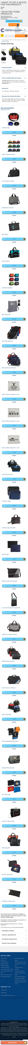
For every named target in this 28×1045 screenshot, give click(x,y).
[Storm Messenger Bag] (14, 333)
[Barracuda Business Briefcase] (14, 359)
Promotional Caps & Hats (20, 962)
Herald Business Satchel (7, 207)
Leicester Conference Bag (8, 821)
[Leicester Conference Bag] (14, 813)
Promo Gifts (3, 960)
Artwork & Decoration (9, 939)
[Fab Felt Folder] (14, 546)
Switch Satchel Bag (6, 714)
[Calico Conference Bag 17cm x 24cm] (14, 439)
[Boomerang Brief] (14, 839)
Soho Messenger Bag (7, 287)
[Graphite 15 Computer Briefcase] (14, 626)
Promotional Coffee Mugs (20, 976)
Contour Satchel (5, 261)
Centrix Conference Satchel (8, 154)
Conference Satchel (6, 501)
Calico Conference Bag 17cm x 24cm (10, 447)
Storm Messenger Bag (7, 341)
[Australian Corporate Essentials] (11, 30)
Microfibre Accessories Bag (8, 901)
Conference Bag (5, 127)
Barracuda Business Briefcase (9, 367)
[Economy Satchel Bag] (14, 866)
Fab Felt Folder (5, 554)
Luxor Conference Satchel (8, 181)
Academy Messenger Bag (8, 767)
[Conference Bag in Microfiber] (14, 519)
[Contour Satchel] (14, 253)
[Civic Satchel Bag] (14, 786)
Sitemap (14, 1037)
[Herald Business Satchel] (14, 199)
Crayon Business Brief (7, 474)
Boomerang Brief (6, 847)
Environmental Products (6, 976)
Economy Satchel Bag (7, 874)
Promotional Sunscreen (19, 971)
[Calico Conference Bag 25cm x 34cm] (14, 413)
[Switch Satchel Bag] (14, 706)
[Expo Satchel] (14, 226)
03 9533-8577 (4, 992)
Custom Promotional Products (7, 969)
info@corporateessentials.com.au (8, 995)
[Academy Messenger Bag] (14, 759)
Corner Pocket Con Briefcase (9, 687)
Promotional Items (4, 962)
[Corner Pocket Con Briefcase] (14, 679)
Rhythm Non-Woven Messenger (9, 581)
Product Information (9, 935)
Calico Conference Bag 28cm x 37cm (10, 394)
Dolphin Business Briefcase (8, 661)
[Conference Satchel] (14, 493)
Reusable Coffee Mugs (19, 978)
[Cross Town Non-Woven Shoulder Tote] (14, 599)
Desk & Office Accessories (6, 974)
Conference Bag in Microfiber (9, 527)
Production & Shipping (9, 943)
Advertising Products (5, 967)
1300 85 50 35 (4, 990)
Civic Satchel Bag (6, 794)
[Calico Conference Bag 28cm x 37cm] (14, 386)
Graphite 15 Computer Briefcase (9, 634)
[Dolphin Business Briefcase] (14, 653)
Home (3, 39)
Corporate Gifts (4, 958)
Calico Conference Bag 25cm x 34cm (10, 421)
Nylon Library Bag (6, 314)
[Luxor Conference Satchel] (14, 173)
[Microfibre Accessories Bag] (14, 893)
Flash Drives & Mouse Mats (20, 980)
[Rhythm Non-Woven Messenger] (14, 573)
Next (3, 62)
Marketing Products (5, 965)
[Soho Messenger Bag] (14, 279)
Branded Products (4, 963)
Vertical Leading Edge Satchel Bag (10, 741)
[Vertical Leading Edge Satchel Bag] (14, 733)
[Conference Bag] (14, 119)
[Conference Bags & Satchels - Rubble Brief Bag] (3, 53)
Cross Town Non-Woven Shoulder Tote (11, 607)
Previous (3, 49)
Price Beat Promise (8, 930)
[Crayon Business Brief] (14, 466)
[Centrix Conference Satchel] (14, 146)
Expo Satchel (5, 234)
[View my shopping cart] (22, 27)
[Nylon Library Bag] (14, 306)
